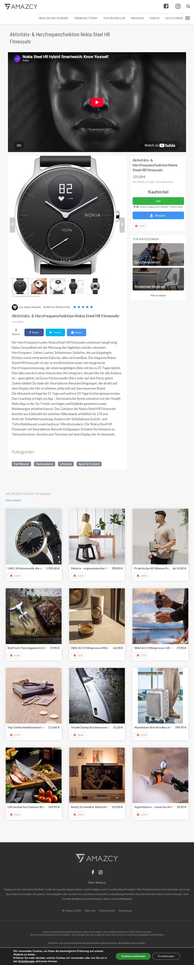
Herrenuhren (44, 464)
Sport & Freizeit (89, 464)
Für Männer (21, 464)
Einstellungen (166, 956)
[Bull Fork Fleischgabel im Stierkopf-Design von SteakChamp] (34, 616)
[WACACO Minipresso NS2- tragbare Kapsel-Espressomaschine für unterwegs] (97, 616)
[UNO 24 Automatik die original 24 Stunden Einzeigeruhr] (34, 536)
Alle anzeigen (158, 295)
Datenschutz (107, 910)
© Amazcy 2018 (71, 910)
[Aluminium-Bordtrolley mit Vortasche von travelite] (160, 696)
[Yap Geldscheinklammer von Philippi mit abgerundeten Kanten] (34, 696)
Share (35, 332)
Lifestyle (66, 464)
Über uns (90, 910)
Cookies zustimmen (133, 956)
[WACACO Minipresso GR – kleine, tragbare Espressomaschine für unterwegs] (160, 616)
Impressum (125, 910)
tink (158, 201)
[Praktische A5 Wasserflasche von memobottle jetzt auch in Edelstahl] (160, 536)
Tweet (56, 332)
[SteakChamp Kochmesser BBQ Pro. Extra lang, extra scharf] (97, 696)
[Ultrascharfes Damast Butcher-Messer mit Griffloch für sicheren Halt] (34, 775)
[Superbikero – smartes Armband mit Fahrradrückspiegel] (160, 775)
